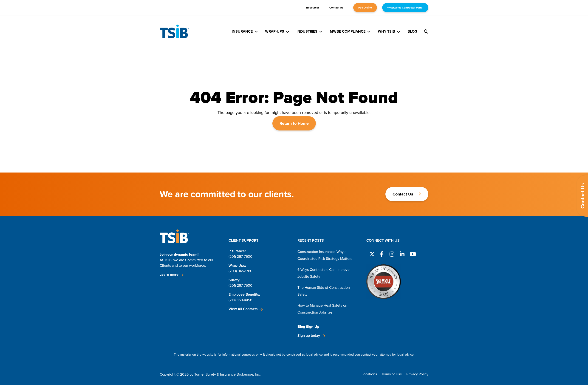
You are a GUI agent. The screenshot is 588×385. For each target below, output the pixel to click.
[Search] (426, 31)
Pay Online (365, 8)
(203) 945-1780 (240, 271)
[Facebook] (381, 253)
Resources (312, 8)
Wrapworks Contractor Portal (405, 8)
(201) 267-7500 (240, 256)
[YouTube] (412, 253)
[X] (371, 253)
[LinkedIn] (401, 253)
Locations (369, 374)
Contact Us (336, 8)
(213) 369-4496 (240, 300)
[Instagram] (391, 253)
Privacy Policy (417, 374)
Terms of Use (391, 374)
